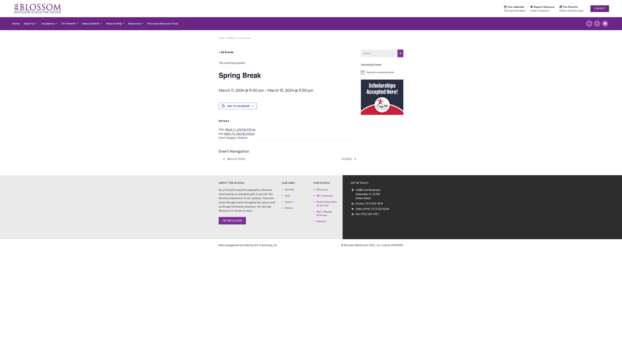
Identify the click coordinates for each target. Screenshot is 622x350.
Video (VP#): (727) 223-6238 (372, 208)
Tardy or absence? (539, 10)
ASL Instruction (324, 195)
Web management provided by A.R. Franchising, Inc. (248, 245)
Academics (48, 23)
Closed (347, 159)
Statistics (321, 221)
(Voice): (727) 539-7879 (369, 203)
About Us (29, 23)
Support (289, 201)
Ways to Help (114, 23)
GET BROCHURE (232, 220)
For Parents (570, 6)
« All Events (226, 52)
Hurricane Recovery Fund (162, 23)
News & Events (90, 23)
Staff (287, 195)
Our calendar (516, 6)
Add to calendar (238, 106)
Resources (134, 23)
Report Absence (544, 6)
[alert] (382, 72)
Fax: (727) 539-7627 (367, 214)
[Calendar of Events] (505, 7)
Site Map (289, 189)
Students (242, 137)
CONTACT (599, 8)
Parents (289, 208)
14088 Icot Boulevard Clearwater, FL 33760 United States (368, 194)
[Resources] (560, 7)
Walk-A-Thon (235, 159)
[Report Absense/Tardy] (531, 7)
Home (15, 23)
